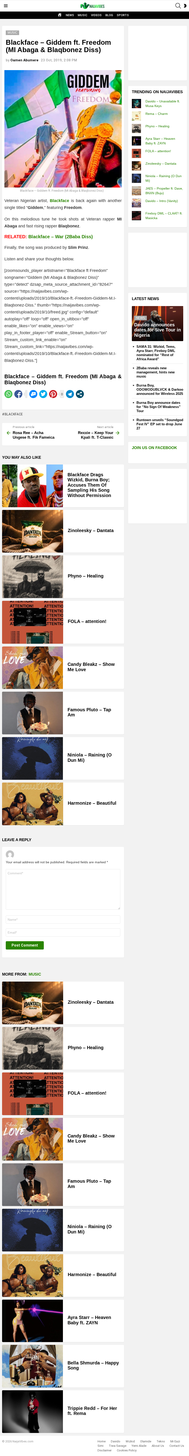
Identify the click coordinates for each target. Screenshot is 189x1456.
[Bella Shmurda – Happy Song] (32, 1366)
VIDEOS (96, 15)
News (140, 318)
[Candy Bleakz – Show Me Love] (32, 667)
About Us (158, 1445)
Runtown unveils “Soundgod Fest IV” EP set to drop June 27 (159, 424)
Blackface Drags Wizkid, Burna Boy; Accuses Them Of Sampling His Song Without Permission (89, 485)
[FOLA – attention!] (32, 622)
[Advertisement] (160, 53)
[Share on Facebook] (18, 394)
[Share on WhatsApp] (8, 394)
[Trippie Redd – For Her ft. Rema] (32, 1411)
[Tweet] (43, 394)
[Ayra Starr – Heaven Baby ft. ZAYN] (32, 1321)
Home (101, 1441)
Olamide (145, 1441)
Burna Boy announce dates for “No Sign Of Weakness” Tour (158, 407)
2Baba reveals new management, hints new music (155, 372)
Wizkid (130, 1441)
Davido (115, 1441)
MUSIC (82, 15)
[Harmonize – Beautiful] (32, 804)
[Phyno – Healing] (32, 576)
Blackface (14, 414)
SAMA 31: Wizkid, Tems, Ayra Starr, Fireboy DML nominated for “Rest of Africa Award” (155, 353)
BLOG (109, 15)
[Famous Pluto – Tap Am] (32, 713)
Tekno (161, 1441)
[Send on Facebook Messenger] (33, 394)
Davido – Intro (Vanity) (161, 201)
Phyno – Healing (85, 575)
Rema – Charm (156, 114)
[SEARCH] (178, 5)
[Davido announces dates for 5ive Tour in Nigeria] (157, 323)
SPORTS (123, 15)
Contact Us (176, 1445)
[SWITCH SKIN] (185, 5)
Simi (100, 1445)
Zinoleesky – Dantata (91, 530)
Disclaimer (104, 1450)
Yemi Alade (139, 1445)
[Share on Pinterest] (53, 394)
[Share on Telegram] (70, 394)
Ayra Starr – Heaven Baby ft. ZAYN (89, 1320)
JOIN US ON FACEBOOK (154, 448)
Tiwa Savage (117, 1445)
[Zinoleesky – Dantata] (32, 531)
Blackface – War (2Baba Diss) (60, 236)
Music (35, 974)
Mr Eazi (175, 1441)
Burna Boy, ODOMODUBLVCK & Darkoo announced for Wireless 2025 (159, 389)
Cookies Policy (126, 1450)
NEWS (70, 15)
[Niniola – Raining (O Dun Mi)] (32, 758)
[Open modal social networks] (80, 394)
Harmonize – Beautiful (92, 803)
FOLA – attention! (87, 621)
